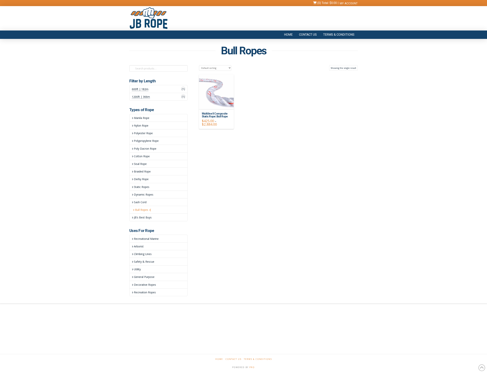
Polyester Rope (143, 133)
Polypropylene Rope (146, 141)
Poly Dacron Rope (145, 148)
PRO (252, 367)
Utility (137, 269)
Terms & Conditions (258, 359)
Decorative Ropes (145, 284)
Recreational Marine (146, 239)
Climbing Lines (143, 254)
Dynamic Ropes (143, 194)
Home (219, 359)
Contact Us (233, 359)
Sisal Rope (140, 164)
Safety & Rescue (144, 261)
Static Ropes (141, 187)
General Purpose (144, 277)
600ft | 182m (140, 89)
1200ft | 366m (141, 97)
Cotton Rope (142, 156)
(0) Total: (327, 3)
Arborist (139, 246)
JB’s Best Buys (143, 217)
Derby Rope (141, 179)
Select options (217, 103)
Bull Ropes (141, 210)
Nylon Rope (141, 125)
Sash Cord (140, 202)
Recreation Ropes (145, 292)
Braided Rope (142, 171)
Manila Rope (141, 118)
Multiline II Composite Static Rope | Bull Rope (215, 115)
